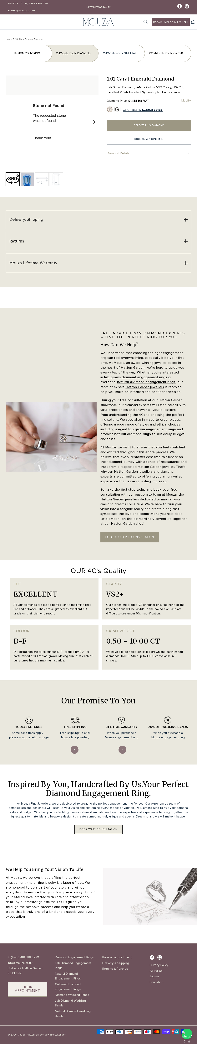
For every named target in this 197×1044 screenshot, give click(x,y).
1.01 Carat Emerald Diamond (29, 39)
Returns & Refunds (115, 969)
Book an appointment (117, 957)
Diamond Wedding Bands (72, 995)
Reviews (13, 3)
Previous (74, 750)
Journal (154, 976)
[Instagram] (186, 6)
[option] (52, 122)
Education (156, 982)
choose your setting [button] (120, 53)
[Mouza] (98, 22)
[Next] (94, 122)
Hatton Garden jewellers (144, 387)
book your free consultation (129, 537)
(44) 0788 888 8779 (24, 957)
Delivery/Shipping (26, 219)
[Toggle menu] (6, 22)
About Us (156, 971)
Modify (186, 100)
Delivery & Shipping (115, 963)
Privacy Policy (159, 965)
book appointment (27, 989)
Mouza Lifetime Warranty (33, 263)
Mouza (21, 1034)
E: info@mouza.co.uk (21, 10)
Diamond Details (118, 153)
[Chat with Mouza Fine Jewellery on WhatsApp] (187, 1034)
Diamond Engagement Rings (74, 957)
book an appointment (149, 139)
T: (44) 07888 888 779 (34, 3)
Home (9, 39)
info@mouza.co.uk (20, 963)
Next (122, 750)
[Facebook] (179, 6)
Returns (16, 241)
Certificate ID (143, 110)
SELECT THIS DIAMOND (149, 125)
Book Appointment (170, 22)
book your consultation (98, 829)
